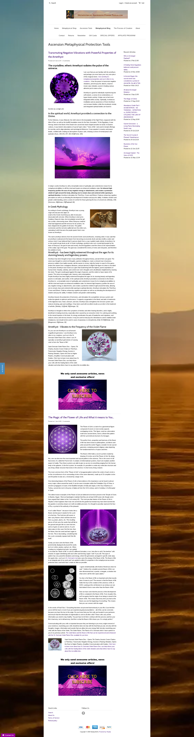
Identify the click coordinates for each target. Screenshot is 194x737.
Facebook (83, 713)
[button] (2, 368)
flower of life (64, 342)
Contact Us (9, 735)
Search (50, 712)
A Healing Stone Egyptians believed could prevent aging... (132, 67)
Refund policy (52, 720)
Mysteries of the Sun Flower (130, 145)
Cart (143, 3)
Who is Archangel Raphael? (129, 57)
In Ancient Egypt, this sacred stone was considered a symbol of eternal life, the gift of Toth (132, 79)
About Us (51, 715)
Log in (121, 3)
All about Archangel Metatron (130, 91)
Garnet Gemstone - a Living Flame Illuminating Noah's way (132, 126)
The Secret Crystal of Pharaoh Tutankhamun (131, 136)
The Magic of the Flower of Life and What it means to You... (81, 417)
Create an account (131, 3)
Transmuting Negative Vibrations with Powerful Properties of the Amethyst (82, 54)
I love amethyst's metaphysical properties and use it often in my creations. (99, 79)
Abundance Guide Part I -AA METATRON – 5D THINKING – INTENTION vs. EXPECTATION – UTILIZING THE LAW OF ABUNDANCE (132, 111)
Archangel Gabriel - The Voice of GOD (131, 154)
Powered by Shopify (105, 732)
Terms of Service (53, 718)
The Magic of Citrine (130, 99)
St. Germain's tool (72, 558)
